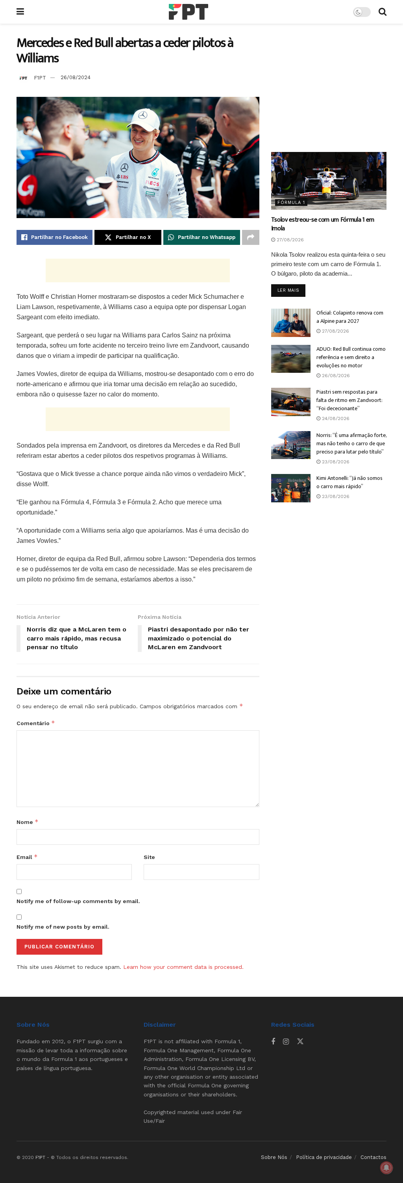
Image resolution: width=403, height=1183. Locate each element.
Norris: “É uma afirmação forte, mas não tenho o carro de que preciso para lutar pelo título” (351, 443)
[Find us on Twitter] (300, 1041)
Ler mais (291, 290)
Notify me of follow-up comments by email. (78, 901)
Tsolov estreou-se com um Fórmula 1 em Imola (322, 224)
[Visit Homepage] (189, 12)
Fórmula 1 (291, 202)
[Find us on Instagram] (286, 1041)
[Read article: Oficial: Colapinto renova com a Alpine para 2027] (291, 323)
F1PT (40, 77)
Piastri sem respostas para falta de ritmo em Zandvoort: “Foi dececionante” (349, 400)
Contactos (373, 1157)
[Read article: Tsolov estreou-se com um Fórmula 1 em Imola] (328, 181)
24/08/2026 (334, 418)
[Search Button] (382, 12)
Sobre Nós (274, 1157)
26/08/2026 (335, 375)
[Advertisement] (138, 270)
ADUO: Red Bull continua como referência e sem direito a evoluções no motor (351, 357)
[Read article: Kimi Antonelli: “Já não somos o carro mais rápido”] (291, 488)
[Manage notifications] (386, 1167)
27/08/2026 (289, 240)
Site (149, 857)
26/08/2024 (76, 77)
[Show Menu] (20, 12)
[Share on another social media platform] (250, 237)
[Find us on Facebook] (273, 1041)
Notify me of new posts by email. (63, 927)
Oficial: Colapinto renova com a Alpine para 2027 (349, 317)
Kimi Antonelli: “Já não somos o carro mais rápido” (349, 482)
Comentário (36, 723)
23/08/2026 (334, 462)
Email (27, 857)
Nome (28, 822)
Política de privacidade (324, 1157)
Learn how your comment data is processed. (183, 967)
